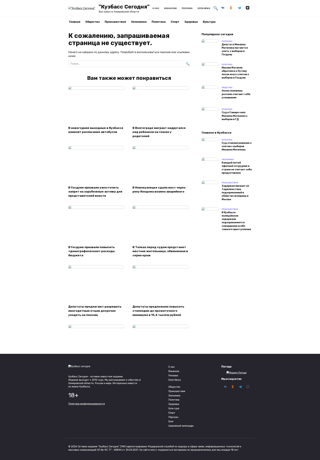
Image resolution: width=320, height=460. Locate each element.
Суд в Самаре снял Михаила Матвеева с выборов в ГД (235, 116)
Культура (209, 21)
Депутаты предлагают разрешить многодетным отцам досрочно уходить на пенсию (95, 310)
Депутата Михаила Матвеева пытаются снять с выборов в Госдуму (235, 49)
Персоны (173, 417)
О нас (155, 8)
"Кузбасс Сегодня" (124, 7)
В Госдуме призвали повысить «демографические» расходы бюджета (91, 251)
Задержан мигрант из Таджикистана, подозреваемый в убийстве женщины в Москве (235, 193)
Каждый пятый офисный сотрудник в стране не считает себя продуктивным (237, 167)
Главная (74, 21)
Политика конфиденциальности (86, 403)
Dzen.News (204, 8)
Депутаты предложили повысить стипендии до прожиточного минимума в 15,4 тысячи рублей (158, 310)
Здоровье (191, 21)
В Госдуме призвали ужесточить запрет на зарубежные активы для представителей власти (95, 191)
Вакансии (170, 8)
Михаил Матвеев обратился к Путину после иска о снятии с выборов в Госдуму (235, 72)
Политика (159, 21)
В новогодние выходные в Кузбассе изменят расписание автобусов (95, 130)
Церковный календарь (181, 425)
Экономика (139, 21)
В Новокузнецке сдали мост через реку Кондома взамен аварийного (159, 189)
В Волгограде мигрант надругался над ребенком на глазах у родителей (159, 132)
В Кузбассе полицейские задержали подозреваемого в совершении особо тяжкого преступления (236, 221)
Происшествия (115, 21)
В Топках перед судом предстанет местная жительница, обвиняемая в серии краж (160, 251)
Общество (92, 21)
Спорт (175, 21)
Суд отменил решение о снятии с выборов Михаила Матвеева (237, 146)
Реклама (187, 8)
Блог (171, 421)
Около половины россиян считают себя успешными (236, 94)
